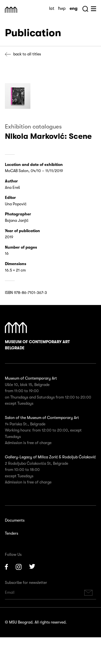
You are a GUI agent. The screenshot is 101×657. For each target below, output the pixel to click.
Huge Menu (93, 8)
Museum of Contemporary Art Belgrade (37, 345)
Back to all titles (27, 54)
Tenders (11, 533)
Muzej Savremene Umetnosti (11, 10)
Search (85, 9)
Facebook (6, 567)
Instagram (19, 567)
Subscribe (88, 593)
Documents (15, 520)
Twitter (32, 567)
